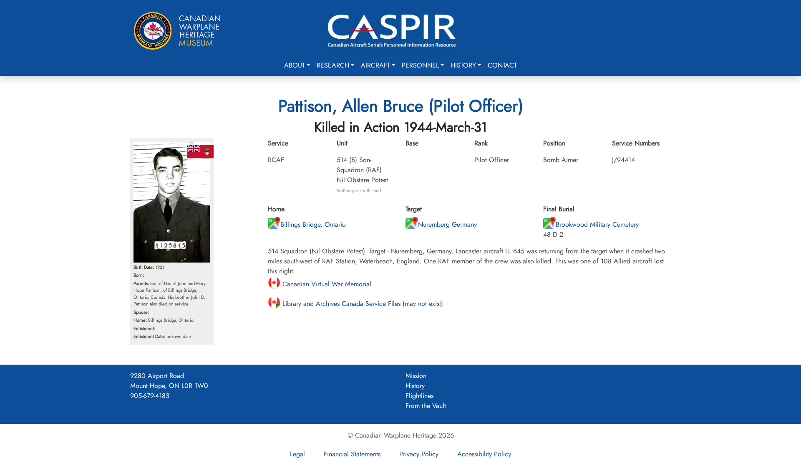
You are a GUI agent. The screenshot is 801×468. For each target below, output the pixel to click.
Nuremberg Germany (447, 224)
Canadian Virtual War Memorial (325, 284)
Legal (297, 454)
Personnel (420, 65)
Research (333, 65)
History (463, 65)
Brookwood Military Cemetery (597, 224)
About (294, 65)
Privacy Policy (418, 454)
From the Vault (426, 405)
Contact (502, 65)
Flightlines (419, 395)
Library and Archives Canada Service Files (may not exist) (361, 303)
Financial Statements (352, 454)
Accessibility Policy (484, 454)
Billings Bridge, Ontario (313, 224)
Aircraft (375, 65)
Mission (416, 375)
